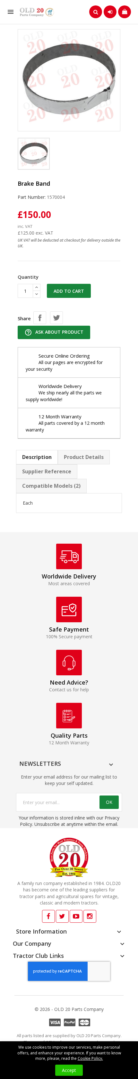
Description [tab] (37, 457)
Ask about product (53, 332)
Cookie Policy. (90, 1058)
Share (39, 317)
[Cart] (124, 11)
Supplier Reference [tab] (46, 471)
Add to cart (69, 291)
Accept (69, 1070)
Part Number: (32, 197)
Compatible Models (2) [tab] (51, 485)
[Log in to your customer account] (110, 11)
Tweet (56, 317)
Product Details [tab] (84, 457)
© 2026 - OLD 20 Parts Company (69, 1009)
